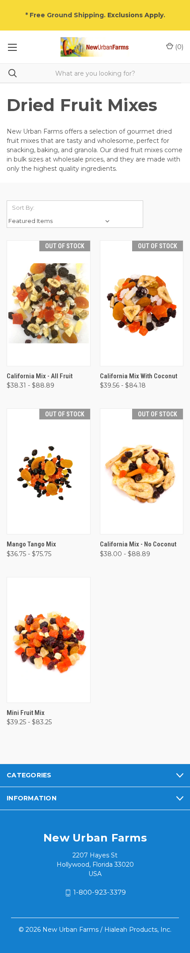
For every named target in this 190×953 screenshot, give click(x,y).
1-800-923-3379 (99, 892)
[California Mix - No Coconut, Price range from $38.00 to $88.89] (142, 471)
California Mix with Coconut (138, 376)
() (178, 47)
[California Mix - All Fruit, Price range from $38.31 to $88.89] (48, 303)
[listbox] (60, 220)
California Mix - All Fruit (39, 376)
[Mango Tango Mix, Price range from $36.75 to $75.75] (48, 471)
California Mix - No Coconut (138, 544)
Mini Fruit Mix (26, 713)
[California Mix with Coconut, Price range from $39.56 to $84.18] (142, 303)
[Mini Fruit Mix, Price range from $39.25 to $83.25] (48, 640)
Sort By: (23, 207)
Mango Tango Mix (31, 544)
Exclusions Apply (135, 15)
